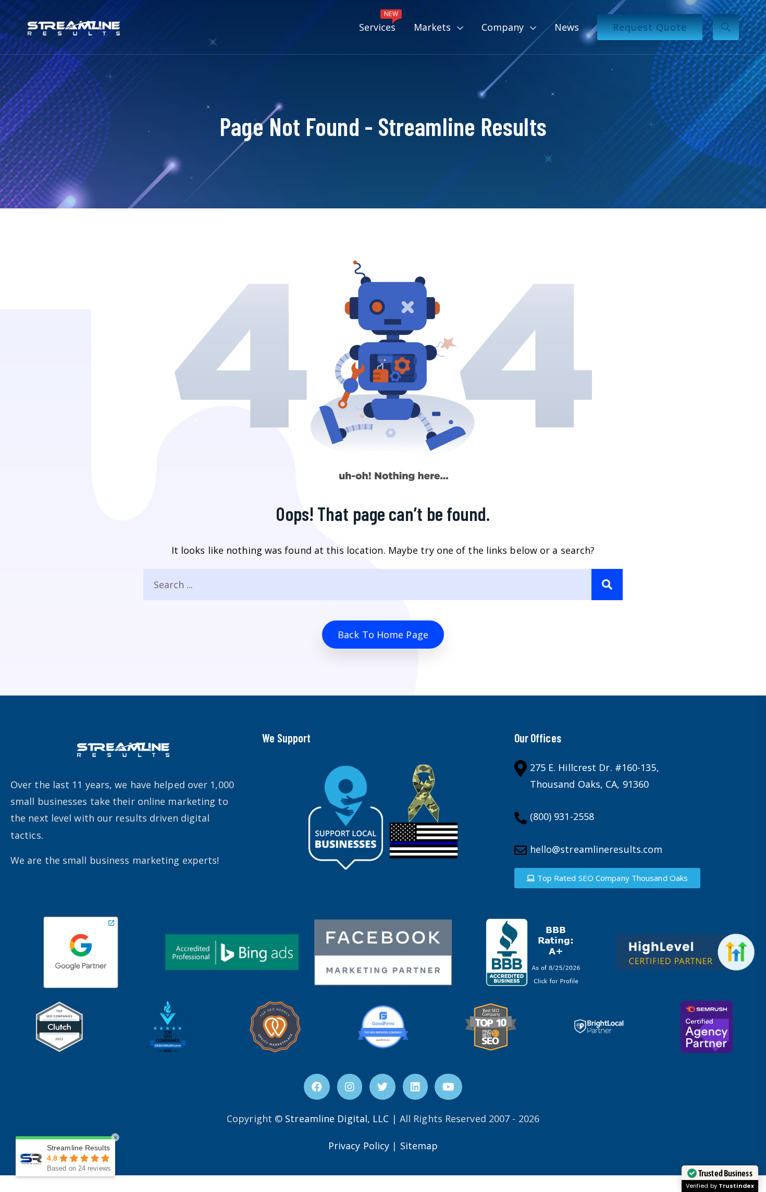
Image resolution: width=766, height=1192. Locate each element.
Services (378, 21)
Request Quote (650, 27)
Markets (432, 27)
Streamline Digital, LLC (337, 1118)
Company (502, 27)
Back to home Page (383, 634)
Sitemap (419, 1145)
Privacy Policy (358, 1145)
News (566, 27)
